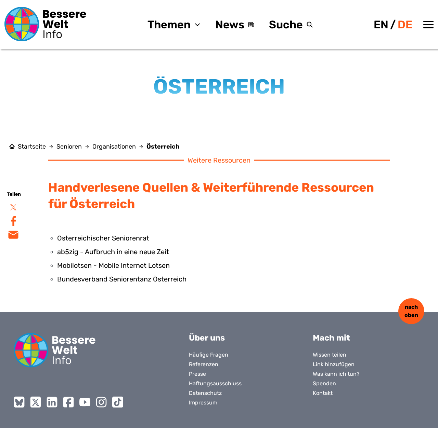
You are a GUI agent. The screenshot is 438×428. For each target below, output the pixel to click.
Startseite (32, 146)
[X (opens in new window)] (35, 402)
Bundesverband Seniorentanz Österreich (121, 279)
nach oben (411, 311)
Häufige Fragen (208, 354)
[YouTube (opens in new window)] (84, 402)
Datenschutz (205, 393)
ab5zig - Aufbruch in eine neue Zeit (113, 252)
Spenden (324, 383)
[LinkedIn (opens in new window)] (52, 402)
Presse (197, 374)
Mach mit (331, 338)
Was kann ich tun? (336, 374)
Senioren (69, 146)
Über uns (207, 338)
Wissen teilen (329, 354)
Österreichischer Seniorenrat (103, 238)
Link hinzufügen (334, 364)
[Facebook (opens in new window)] (68, 402)
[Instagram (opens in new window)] (101, 402)
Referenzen (203, 364)
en (381, 24)
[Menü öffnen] (428, 24)
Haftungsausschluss (215, 383)
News (229, 24)
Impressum (203, 402)
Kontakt (323, 393)
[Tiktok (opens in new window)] (117, 402)
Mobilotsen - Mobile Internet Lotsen (113, 265)
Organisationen (114, 146)
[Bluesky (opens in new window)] (19, 402)
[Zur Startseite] (45, 24)
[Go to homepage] (55, 350)
